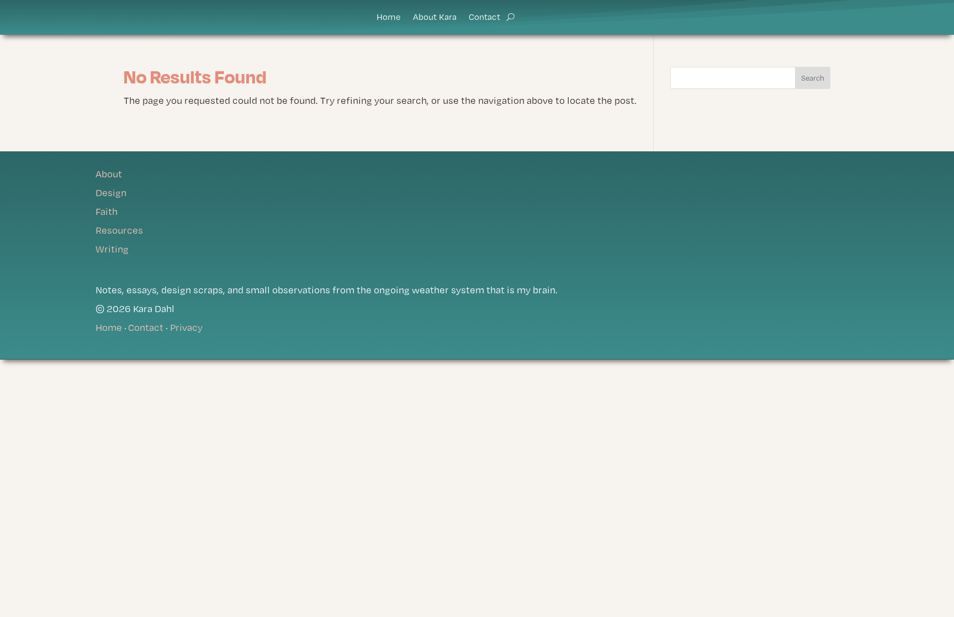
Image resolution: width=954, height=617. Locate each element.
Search (812, 77)
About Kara (435, 17)
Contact (484, 17)
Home (389, 17)
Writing (112, 249)
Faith (107, 211)
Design (111, 192)
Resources (119, 230)
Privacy (186, 327)
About (109, 174)
